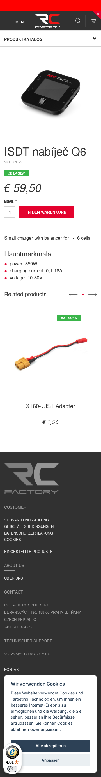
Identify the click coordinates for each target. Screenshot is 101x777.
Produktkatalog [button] (23, 39)
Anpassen (50, 760)
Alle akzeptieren (51, 745)
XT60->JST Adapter (50, 406)
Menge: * (10, 201)
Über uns (13, 578)
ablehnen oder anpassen (35, 729)
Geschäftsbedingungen (29, 526)
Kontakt (12, 669)
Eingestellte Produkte (28, 551)
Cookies (12, 539)
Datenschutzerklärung (28, 533)
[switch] (12, 769)
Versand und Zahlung (26, 519)
